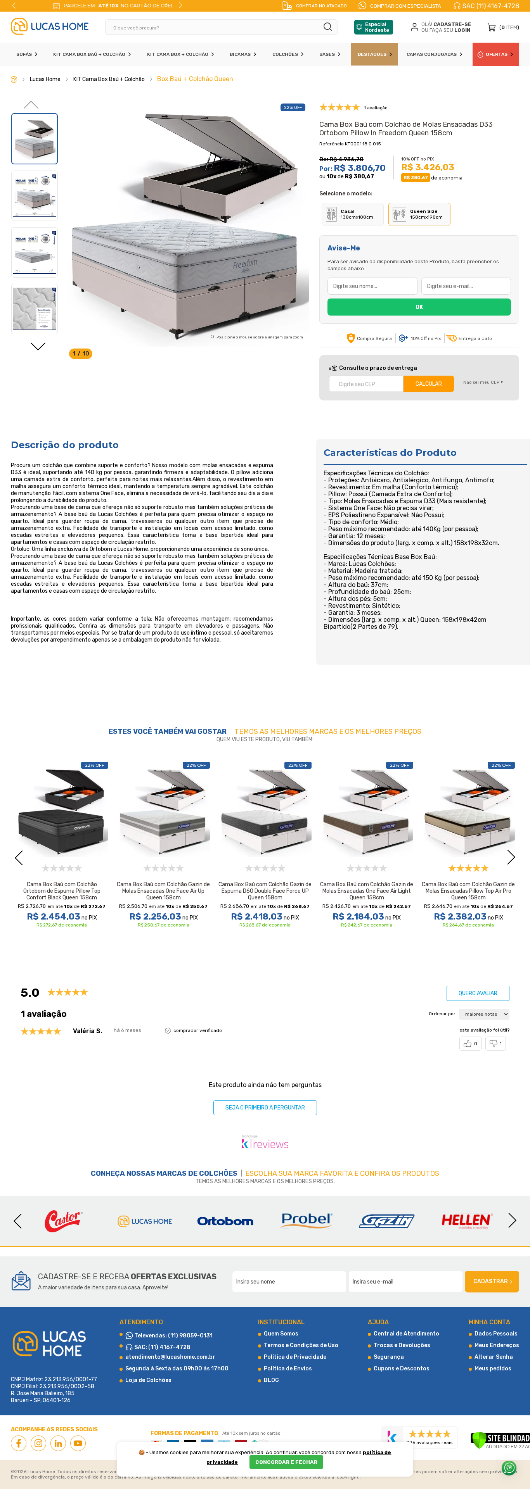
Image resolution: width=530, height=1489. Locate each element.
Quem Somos (281, 1333)
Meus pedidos (493, 1368)
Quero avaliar (478, 993)
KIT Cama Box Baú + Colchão (89, 54)
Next (180, 5)
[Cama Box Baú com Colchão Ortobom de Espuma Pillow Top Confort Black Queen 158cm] (61, 810)
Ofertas (496, 54)
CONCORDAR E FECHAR (286, 1462)
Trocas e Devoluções (402, 1345)
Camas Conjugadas (432, 54)
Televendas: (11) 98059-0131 (173, 1335)
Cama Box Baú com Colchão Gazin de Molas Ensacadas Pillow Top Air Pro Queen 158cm (468, 891)
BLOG (271, 1380)
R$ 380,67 (359, 176)
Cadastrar (490, 1281)
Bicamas (240, 54)
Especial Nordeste (377, 27)
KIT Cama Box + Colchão (177, 54)
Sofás (24, 54)
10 (331, 176)
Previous (14, 5)
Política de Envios (288, 1368)
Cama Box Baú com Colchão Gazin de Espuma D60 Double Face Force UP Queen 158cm (265, 891)
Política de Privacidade (295, 1357)
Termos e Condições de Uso (301, 1345)
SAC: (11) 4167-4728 (162, 1347)
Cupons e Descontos (402, 1368)
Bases (327, 54)
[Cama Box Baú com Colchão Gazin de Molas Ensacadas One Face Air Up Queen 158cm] (163, 810)
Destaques (372, 54)
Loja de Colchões (148, 1380)
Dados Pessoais (496, 1333)
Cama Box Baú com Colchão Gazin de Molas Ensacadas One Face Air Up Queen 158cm (163, 891)
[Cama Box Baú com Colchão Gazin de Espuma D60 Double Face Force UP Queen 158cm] (265, 810)
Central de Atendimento (406, 1333)
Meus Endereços (497, 1345)
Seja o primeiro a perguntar (265, 1107)
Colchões (285, 54)
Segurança (389, 1357)
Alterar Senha (494, 1357)
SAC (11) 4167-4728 (490, 6)
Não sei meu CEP (481, 382)
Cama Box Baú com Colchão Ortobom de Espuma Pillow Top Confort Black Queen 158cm (61, 891)
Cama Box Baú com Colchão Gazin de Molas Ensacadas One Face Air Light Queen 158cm (366, 891)
